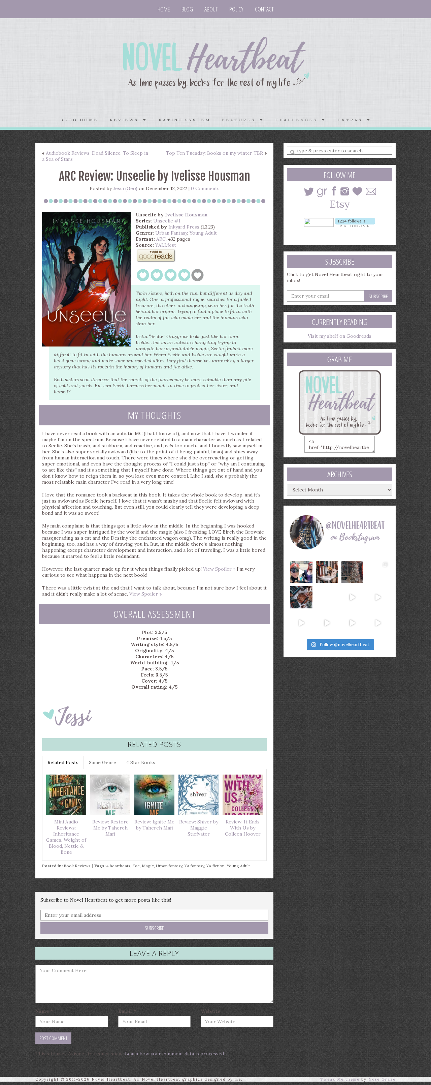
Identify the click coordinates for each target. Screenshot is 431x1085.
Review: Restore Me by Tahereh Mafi (110, 828)
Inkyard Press (183, 227)
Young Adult (203, 233)
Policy (236, 9)
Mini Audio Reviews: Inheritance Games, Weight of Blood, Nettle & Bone (66, 837)
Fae (136, 865)
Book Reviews (77, 865)
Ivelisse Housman (186, 215)
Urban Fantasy (171, 233)
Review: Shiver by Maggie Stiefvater (198, 828)
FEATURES (241, 119)
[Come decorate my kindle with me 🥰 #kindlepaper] (352, 623)
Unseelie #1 (166, 221)
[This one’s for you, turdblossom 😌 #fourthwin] (378, 597)
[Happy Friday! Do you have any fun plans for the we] (378, 572)
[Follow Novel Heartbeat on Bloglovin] (355, 222)
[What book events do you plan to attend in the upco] (301, 597)
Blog (187, 9)
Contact (264, 9)
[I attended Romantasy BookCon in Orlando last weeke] (301, 572)
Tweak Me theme (340, 1079)
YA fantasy (194, 865)
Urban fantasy (169, 865)
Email (127, 1011)
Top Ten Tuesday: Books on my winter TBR (214, 153)
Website (210, 1011)
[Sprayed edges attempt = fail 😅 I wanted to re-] (327, 623)
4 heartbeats (118, 865)
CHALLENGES (298, 119)
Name (44, 1011)
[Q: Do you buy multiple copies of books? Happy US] (327, 572)
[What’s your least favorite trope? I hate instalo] (352, 597)
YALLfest (165, 245)
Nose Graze (382, 1079)
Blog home (79, 119)
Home (164, 9)
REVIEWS (126, 119)
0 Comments (205, 188)
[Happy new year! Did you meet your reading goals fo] (352, 572)
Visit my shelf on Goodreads (339, 336)
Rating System (184, 119)
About (211, 9)
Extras (352, 119)
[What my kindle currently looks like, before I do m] (378, 623)
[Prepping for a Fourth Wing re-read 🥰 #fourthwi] (301, 623)
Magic (148, 865)
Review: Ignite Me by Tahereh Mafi (154, 825)
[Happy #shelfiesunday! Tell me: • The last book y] (327, 597)
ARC (161, 239)
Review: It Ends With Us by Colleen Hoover (243, 828)
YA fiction (215, 865)
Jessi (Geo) (125, 188)
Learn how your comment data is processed (174, 1054)
